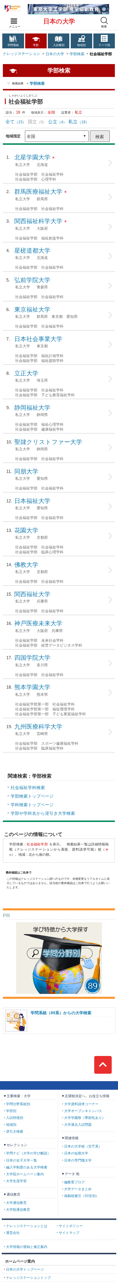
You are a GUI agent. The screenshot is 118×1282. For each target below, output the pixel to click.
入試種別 (58, 45)
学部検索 (77, 54)
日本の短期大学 (76, 1153)
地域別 (81, 45)
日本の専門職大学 (78, 1160)
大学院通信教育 (18, 1210)
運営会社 (13, 1233)
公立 (57, 121)
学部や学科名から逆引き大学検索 (43, 813)
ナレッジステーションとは (26, 1226)
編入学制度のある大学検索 (26, 1167)
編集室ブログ (74, 1182)
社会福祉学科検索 (28, 787)
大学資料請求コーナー (81, 1104)
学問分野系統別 (18, 1104)
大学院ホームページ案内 (25, 1174)
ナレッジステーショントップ (28, 1278)
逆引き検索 (14, 1132)
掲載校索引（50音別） (81, 1196)
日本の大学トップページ (25, 1269)
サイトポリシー (71, 1226)
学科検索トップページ (32, 804)
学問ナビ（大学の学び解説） (28, 1153)
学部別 (11, 1111)
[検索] (104, 20)
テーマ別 (104, 45)
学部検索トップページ (32, 796)
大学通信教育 (16, 1203)
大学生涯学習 (16, 1181)
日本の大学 (59, 21)
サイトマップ (69, 1233)
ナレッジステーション (21, 53)
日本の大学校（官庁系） (83, 1146)
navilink (14, 21)
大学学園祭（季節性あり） (84, 1118)
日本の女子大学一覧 (21, 1160)
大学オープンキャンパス (83, 1111)
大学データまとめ (78, 1189)
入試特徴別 (14, 1118)
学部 (36, 45)
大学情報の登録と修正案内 (26, 1247)
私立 (78, 121)
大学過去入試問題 (78, 1125)
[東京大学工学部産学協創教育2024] (68, 6)
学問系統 (13, 45)
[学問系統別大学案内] (59, 924)
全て (15, 121)
